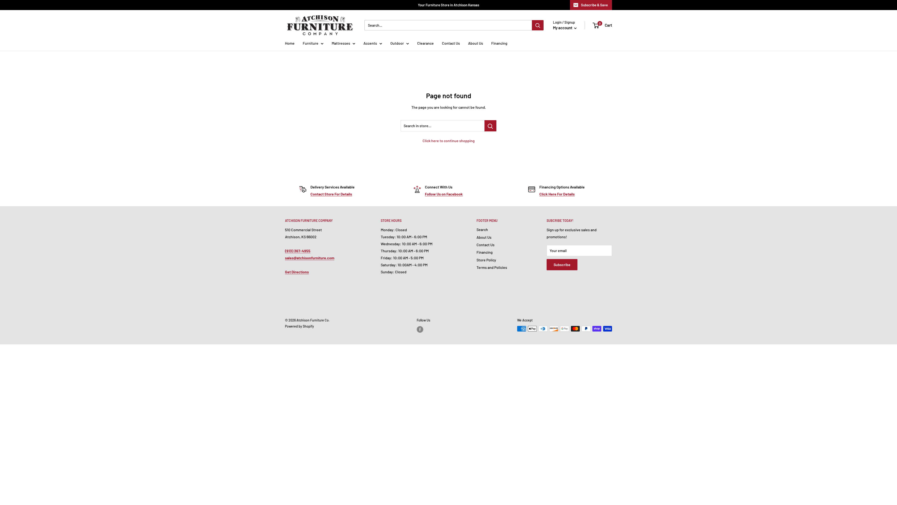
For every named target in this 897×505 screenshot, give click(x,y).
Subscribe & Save (594, 5)
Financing (499, 43)
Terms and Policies (492, 267)
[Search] (538, 25)
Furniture (310, 43)
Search (482, 229)
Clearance (425, 43)
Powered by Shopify (299, 326)
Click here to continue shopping (449, 140)
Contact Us (451, 43)
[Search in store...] (490, 125)
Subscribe (562, 264)
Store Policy (486, 260)
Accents (370, 43)
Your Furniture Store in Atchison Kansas (448, 5)
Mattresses (341, 43)
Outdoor (397, 43)
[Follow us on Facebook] (420, 329)
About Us (475, 43)
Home (290, 43)
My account (563, 27)
